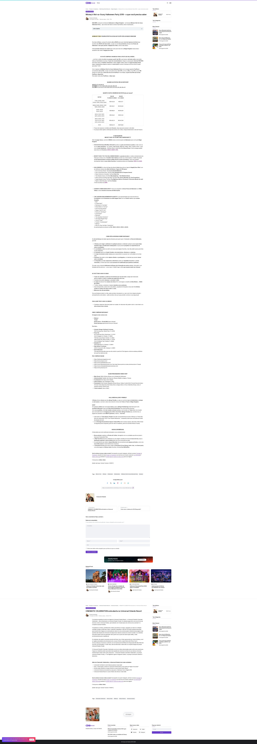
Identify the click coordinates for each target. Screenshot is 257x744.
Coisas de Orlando (93, 17)
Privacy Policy (6, 740)
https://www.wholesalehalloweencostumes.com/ (106, 366)
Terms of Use (14, 740)
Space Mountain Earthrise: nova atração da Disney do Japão (165, 31)
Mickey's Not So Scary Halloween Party (130, 474)
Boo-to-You (99, 474)
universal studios (131, 698)
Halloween (110, 474)
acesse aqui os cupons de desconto (114, 456)
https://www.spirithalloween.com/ (102, 362)
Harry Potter (110, 698)
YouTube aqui (137, 455)
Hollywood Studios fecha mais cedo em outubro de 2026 (95, 586)
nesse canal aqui (96, 456)
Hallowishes (117, 474)
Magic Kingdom (114, 9)
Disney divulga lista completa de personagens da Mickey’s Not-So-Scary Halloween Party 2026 (116, 587)
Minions (116, 698)
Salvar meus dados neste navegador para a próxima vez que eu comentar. (103, 548)
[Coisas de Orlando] (90, 2)
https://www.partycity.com (100, 367)
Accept (31, 739)
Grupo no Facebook (111, 455)
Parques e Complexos (93, 9)
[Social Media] (134, 729)
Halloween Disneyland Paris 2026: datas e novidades (138, 586)
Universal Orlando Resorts (104, 605)
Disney (104, 474)
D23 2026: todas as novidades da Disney (117, 734)
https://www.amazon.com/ (100, 361)
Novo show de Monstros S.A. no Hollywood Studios (165, 38)
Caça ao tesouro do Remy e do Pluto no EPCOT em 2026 (165, 45)
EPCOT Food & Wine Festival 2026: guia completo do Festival (117, 729)
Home (87, 9)
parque (141, 474)
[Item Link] (155, 32)
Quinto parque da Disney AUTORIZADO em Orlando (158, 586)
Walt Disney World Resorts (104, 9)
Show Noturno (123, 698)
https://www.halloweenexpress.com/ (103, 364)
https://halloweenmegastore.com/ (102, 359)
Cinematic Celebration (101, 698)
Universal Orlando (114, 605)
